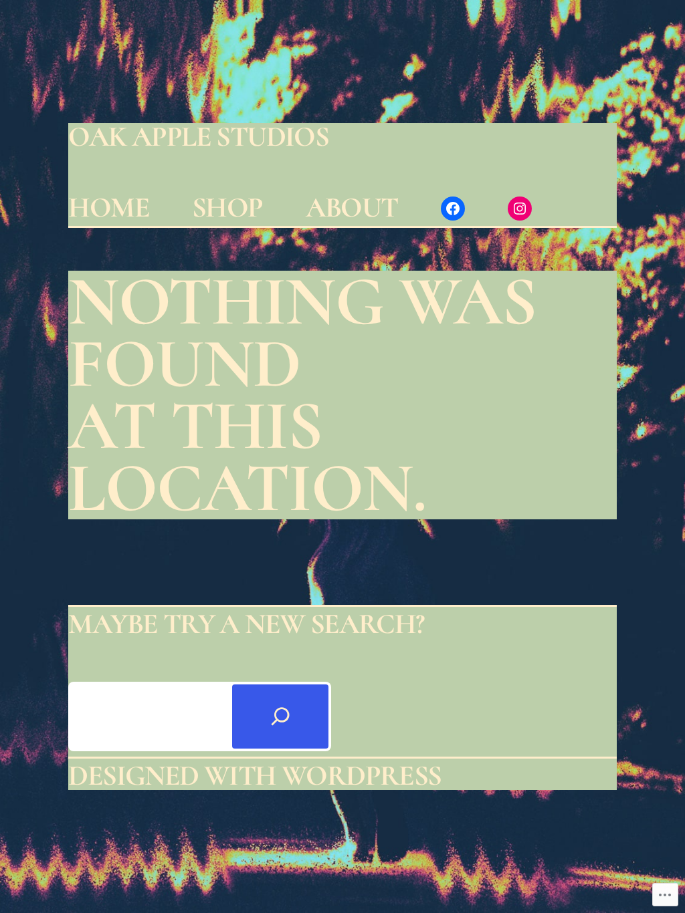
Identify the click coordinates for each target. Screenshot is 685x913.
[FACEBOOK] (453, 209)
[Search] (280, 716)
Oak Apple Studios (198, 137)
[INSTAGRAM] (520, 209)
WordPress (362, 776)
